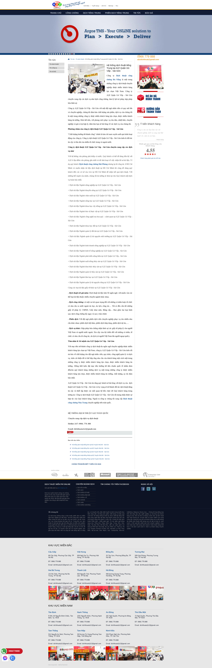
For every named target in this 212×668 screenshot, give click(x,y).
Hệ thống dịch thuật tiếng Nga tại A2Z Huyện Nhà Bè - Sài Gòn (90, 452)
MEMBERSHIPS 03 (76, 475)
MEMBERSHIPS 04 (89, 475)
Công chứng (72, 13)
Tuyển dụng (95, 5)
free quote (148, 99)
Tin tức (137, 13)
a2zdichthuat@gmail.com (148, 59)
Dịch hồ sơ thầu (82, 487)
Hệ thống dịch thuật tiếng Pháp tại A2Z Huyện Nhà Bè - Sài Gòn (91, 459)
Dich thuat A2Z (52, 665)
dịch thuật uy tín (62, 488)
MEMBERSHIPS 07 (152, 475)
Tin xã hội (53, 71)
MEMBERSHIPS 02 (65, 475)
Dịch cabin (80, 502)
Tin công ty (53, 68)
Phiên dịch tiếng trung (117, 13)
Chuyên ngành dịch (85, 484)
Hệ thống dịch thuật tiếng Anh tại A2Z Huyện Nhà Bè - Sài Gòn (90, 444)
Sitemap (110, 5)
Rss (117, 5)
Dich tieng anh (56, 5)
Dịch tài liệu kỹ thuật (83, 492)
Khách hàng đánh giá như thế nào (150, 158)
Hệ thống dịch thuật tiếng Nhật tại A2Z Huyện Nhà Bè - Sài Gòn (90, 455)
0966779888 (14, 651)
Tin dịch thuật (54, 64)
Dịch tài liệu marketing (83, 505)
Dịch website (81, 500)
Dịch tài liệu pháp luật (83, 495)
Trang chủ (55, 13)
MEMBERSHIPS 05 (105, 475)
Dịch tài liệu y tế (82, 497)
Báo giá (149, 13)
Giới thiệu (86, 5)
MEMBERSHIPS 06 (127, 475)
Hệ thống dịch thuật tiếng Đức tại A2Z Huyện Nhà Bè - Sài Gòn (90, 448)
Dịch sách (80, 490)
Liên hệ (103, 5)
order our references (151, 110)
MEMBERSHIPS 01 (54, 475)
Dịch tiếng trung (92, 13)
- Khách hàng (160, 139)
